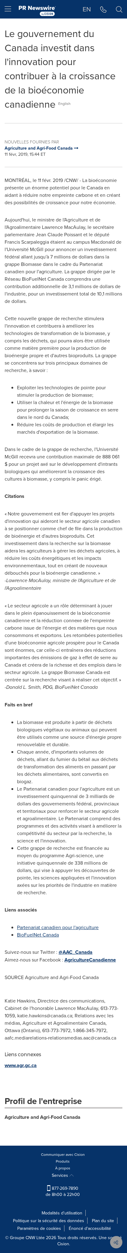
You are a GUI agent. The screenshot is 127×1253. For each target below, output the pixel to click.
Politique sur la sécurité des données (48, 1221)
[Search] (119, 9)
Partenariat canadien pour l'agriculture (58, 927)
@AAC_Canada (75, 952)
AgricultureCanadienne (90, 959)
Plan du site (103, 1221)
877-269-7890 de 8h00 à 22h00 (63, 1191)
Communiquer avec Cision (63, 1154)
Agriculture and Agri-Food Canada (42, 1117)
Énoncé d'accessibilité (90, 1228)
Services (60, 1175)
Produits (63, 1161)
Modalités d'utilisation (62, 1213)
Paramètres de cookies (39, 1228)
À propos (62, 1168)
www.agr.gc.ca (21, 1065)
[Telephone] (103, 9)
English (64, 103)
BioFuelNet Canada (38, 934)
